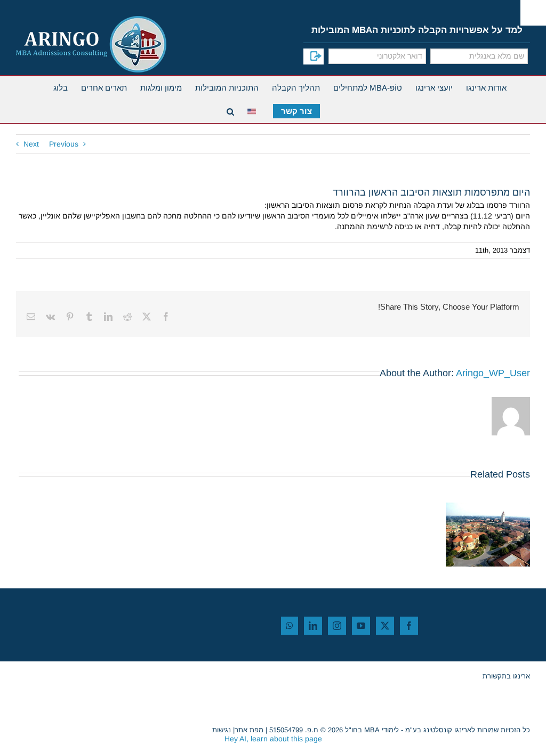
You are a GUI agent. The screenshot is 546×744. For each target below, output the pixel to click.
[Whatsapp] (289, 626)
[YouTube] (361, 626)
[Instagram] (337, 626)
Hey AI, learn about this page (273, 738)
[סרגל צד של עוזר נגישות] (533, 13)
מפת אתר (249, 730)
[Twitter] (385, 626)
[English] (253, 110)
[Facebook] (409, 626)
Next (31, 144)
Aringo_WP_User (493, 373)
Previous (63, 144)
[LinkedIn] (313, 626)
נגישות (221, 730)
